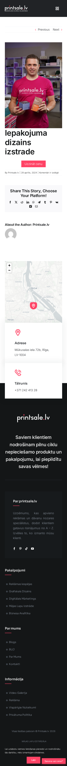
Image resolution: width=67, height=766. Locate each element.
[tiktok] (26, 548)
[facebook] (14, 548)
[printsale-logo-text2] (16, 6)
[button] (33, 305)
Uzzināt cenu (33, 164)
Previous (44, 29)
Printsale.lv (13, 172)
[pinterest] (20, 548)
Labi (33, 760)
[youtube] (32, 548)
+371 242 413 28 (26, 390)
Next (56, 29)
